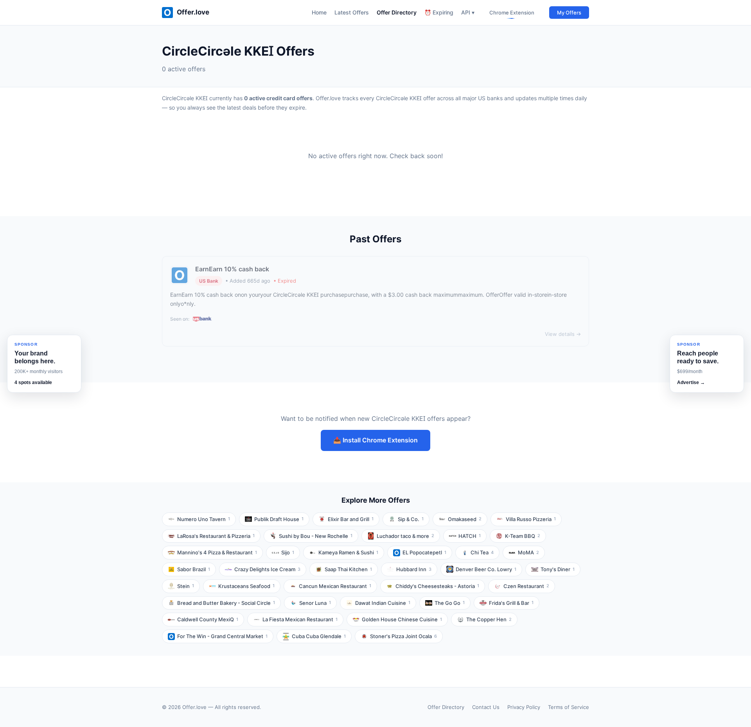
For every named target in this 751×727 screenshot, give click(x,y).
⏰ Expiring (438, 12)
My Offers (569, 12)
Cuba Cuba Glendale (319, 636)
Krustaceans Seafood (246, 586)
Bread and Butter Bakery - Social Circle (226, 603)
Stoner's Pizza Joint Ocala (403, 636)
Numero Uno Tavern (203, 519)
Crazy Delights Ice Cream (267, 569)
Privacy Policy (523, 707)
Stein (185, 586)
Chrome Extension (511, 12)
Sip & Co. (411, 519)
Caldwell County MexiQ (207, 619)
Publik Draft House (279, 519)
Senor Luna (315, 603)
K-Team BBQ (522, 536)
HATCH (469, 536)
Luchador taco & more (405, 536)
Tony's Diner (558, 569)
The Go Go (450, 603)
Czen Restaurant (526, 586)
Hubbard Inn (413, 569)
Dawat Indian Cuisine (382, 603)
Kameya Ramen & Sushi (348, 552)
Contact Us (485, 707)
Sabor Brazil (193, 569)
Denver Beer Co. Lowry (486, 569)
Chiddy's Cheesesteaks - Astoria (437, 586)
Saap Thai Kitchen (348, 569)
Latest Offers (351, 12)
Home (319, 12)
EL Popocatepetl (424, 552)
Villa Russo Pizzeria (531, 519)
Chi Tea (482, 552)
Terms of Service (568, 707)
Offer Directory (397, 12)
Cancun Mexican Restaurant (335, 586)
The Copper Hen (489, 619)
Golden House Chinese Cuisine (402, 619)
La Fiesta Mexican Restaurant (300, 619)
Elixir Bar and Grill (351, 519)
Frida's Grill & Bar (511, 603)
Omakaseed (465, 519)
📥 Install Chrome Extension (375, 440)
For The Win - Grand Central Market (222, 636)
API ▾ (467, 12)
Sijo (287, 552)
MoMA (528, 552)
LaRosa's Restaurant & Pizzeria (216, 536)
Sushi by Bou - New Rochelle (315, 536)
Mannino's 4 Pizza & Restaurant (217, 552)
